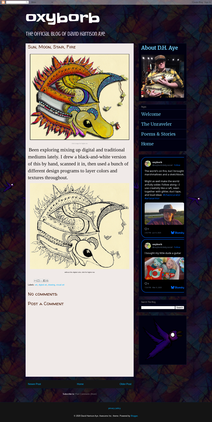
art (36, 285)
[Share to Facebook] (44, 280)
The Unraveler (156, 124)
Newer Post (34, 384)
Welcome (151, 114)
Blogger (134, 416)
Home (80, 384)
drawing (51, 285)
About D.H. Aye (159, 48)
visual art (60, 285)
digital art (43, 285)
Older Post (125, 384)
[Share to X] (41, 280)
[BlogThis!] (38, 280)
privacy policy (114, 408)
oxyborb (62, 18)
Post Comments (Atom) (86, 394)
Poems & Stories (158, 134)
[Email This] (35, 280)
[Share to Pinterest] (47, 280)
